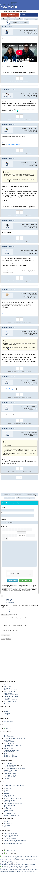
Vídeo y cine (7, 747)
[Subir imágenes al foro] (21, 532)
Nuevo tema (11, 15)
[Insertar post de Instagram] (33, 535)
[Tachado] (12, 529)
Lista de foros (18, 19)
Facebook (7, 710)
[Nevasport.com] (5, 4)
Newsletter (7, 703)
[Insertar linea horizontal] (30, 529)
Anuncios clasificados (10, 700)
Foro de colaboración (10, 765)
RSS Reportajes (9, 823)
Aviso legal (7, 688)
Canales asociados (9, 742)
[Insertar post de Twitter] (3, 538)
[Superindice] (18, 529)
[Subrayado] (9, 529)
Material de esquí (9, 752)
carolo (7, 33)
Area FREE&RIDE (9, 778)
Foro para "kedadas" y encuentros (14, 768)
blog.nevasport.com (10, 701)
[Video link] (15, 535)
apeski (7, 253)
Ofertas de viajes (9, 748)
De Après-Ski (8, 788)
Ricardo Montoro (9, 810)
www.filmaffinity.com (9, 389)
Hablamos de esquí (10, 805)
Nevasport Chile (9, 755)
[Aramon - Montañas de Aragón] (14, 863)
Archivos (9, 610)
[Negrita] (3, 529)
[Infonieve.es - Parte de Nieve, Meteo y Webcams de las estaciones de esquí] (19, 859)
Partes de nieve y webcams (12, 745)
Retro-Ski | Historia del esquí (12, 798)
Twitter (6, 711)
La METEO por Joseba (11, 835)
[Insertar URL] (27, 529)
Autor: (3, 507)
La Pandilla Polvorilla (10, 838)
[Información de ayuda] (35, 529)
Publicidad (7, 698)
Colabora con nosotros (11, 695)
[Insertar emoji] (35, 542)
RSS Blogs (7, 825)
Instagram (7, 713)
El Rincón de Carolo (10, 787)
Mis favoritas (10, 602)
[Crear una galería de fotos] (27, 535)
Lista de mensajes (32, 19)
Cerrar (2, 638)
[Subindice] (15, 529)
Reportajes (7, 740)
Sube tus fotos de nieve (11, 750)
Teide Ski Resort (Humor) (12, 815)
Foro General (8, 763)
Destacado (6, 19)
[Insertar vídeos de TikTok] (6, 538)
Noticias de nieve (9, 737)
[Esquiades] (17, 864)
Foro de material (9, 767)
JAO (7, 227)
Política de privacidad (10, 690)
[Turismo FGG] (14, 866)
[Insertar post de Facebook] (30, 535)
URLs (8, 611)
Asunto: (3, 520)
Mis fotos (9, 601)
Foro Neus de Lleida (10, 775)
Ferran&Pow (7, 808)
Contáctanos (8, 693)
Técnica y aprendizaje (10, 770)
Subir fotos (9, 599)
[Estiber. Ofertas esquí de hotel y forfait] (13, 868)
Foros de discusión (9, 743)
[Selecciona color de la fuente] (21, 529)
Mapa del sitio (8, 685)
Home (6, 735)
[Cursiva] (6, 529)
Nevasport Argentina (10, 757)
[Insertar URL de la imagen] (12, 535)
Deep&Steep (8, 807)
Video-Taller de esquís (10, 833)
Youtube (6, 715)
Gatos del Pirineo (9, 802)
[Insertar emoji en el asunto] (36, 522)
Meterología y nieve (10, 773)
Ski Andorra (7, 772)
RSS (20, 477)
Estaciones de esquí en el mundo (14, 738)
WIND (7, 334)
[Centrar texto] (9, 535)
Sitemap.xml (8, 686)
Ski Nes (6, 790)
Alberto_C (7, 131)
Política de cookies (9, 691)
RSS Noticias (8, 822)
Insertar (8, 638)
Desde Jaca (7, 792)
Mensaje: (4, 526)
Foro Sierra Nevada (10, 777)
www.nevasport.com (13, 145)
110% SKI (6, 793)
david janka (7, 97)
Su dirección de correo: (8, 513)
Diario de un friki (9, 812)
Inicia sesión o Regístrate (20, 22)
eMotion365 (7, 837)
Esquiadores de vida (10, 813)
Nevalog (6, 753)
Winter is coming (9, 795)
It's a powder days (9, 800)
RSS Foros (7, 827)
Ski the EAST (8, 797)
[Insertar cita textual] (3, 535)
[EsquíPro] (7, 728)
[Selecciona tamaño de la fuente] (24, 529)
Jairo (7, 297)
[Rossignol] (4, 863)
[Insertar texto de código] (6, 535)
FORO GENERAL (9, 7)
